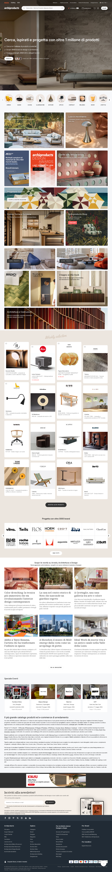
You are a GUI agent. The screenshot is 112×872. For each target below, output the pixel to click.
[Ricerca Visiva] (62, 8)
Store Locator (59, 839)
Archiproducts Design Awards (12, 849)
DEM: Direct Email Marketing (89, 834)
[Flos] (36, 529)
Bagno (39, 728)
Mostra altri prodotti (56, 504)
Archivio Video (34, 849)
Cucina (58, 728)
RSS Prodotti (99, 866)
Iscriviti (51, 802)
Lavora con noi (8, 841)
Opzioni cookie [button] (65, 866)
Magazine (33, 837)
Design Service (94, 2)
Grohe (71, 754)
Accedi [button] (104, 8)
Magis (6, 737)
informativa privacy (33, 810)
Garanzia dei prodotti (61, 846)
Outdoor (45, 728)
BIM (18, 2)
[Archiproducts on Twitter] (18, 818)
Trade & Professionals (83, 2)
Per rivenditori (73, 2)
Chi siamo (7, 829)
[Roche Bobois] (23, 542)
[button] (55, 2)
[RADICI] (16, 288)
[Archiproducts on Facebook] (5, 818)
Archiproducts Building (36, 854)
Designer (32, 834)
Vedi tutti (56, 553)
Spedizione (59, 844)
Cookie (72, 866)
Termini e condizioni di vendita (64, 851)
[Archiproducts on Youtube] (26, 818)
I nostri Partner (8, 834)
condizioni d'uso (24, 810)
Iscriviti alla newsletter (10, 851)
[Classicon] (101, 529)
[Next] (109, 100)
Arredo (22, 728)
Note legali (59, 854)
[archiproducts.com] (11, 8)
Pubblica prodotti (64, 2)
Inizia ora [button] (8, 58)
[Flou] (75, 529)
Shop (57, 837)
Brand (31, 832)
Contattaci (7, 839)
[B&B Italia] (10, 542)
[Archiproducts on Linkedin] (30, 818)
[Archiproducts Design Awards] (43, 168)
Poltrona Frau (53, 735)
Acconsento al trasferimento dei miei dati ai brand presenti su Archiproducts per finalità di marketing (27, 807)
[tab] (57, 2)
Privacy (59, 866)
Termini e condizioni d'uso (81, 866)
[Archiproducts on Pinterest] (14, 818)
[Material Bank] (16, 168)
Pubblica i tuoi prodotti (88, 829)
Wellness (67, 728)
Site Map (105, 866)
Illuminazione (30, 728)
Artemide (7, 732)
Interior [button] (6, 2)
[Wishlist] (94, 8)
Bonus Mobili (59, 841)
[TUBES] (43, 288)
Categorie (32, 829)
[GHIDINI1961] (88, 542)
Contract (74, 728)
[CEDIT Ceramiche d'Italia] (62, 529)
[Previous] (2, 100)
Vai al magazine (56, 667)
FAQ (5, 837)
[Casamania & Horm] (49, 529)
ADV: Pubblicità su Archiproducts (90, 837)
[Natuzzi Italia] (75, 542)
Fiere (31, 839)
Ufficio (52, 728)
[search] (24, 8)
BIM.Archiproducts (35, 851)
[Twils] (23, 529)
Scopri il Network (8, 832)
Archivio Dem (33, 846)
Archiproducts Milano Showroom (13, 844)
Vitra (97, 730)
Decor (62, 728)
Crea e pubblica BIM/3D (88, 832)
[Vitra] (10, 529)
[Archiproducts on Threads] (22, 818)
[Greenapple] (36, 542)
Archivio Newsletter (35, 844)
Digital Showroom (86, 845)
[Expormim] (62, 542)
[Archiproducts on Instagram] (9, 818)
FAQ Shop (58, 856)
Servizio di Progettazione (62, 832)
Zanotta (12, 732)
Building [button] (13, 2)
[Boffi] (101, 542)
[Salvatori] (88, 529)
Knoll (100, 730)
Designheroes (33, 856)
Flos (104, 730)
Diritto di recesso (60, 849)
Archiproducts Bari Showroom (12, 846)
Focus (31, 841)
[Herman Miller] (49, 542)
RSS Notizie (92, 866)
